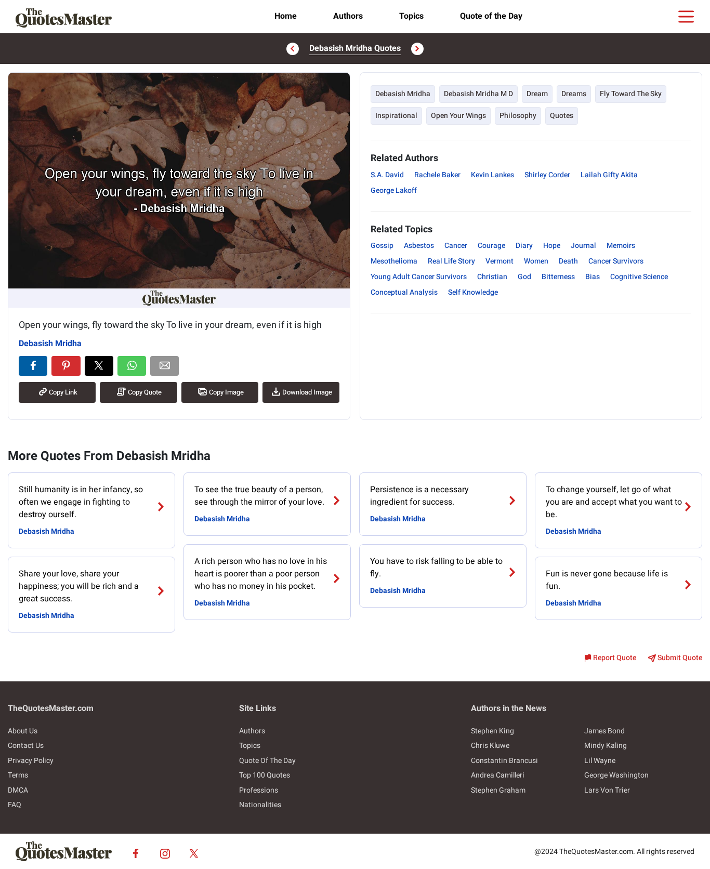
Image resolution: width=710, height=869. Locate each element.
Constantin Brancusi (504, 760)
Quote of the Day (491, 16)
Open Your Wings (458, 115)
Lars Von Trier (607, 790)
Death (568, 261)
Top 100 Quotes (264, 775)
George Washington (616, 775)
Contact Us (26, 745)
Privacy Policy (31, 760)
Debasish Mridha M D (478, 93)
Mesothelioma (394, 261)
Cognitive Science (639, 276)
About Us (22, 731)
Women (536, 261)
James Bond (604, 731)
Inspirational (396, 115)
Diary (524, 245)
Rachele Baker (437, 174)
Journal (583, 245)
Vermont (499, 261)
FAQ (14, 804)
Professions (258, 790)
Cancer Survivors (615, 261)
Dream (537, 93)
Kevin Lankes (492, 174)
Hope (551, 245)
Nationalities (260, 804)
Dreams (573, 93)
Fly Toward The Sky (631, 93)
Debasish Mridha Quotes (355, 48)
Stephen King (492, 731)
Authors (348, 16)
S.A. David (387, 174)
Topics (411, 16)
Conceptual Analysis (404, 292)
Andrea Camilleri (497, 775)
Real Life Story (451, 261)
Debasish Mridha (50, 343)
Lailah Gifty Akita (609, 174)
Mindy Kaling (605, 745)
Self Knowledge (473, 292)
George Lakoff (394, 190)
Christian (492, 276)
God (524, 276)
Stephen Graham (498, 790)
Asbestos (419, 245)
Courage (491, 245)
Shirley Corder (547, 174)
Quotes (561, 115)
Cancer (455, 245)
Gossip (382, 245)
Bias (592, 276)
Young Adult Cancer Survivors (419, 276)
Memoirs (621, 245)
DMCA (18, 790)
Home (285, 16)
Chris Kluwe (490, 745)
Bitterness (558, 276)
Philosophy (517, 115)
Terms (18, 775)
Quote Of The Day (267, 760)
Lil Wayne (599, 760)
